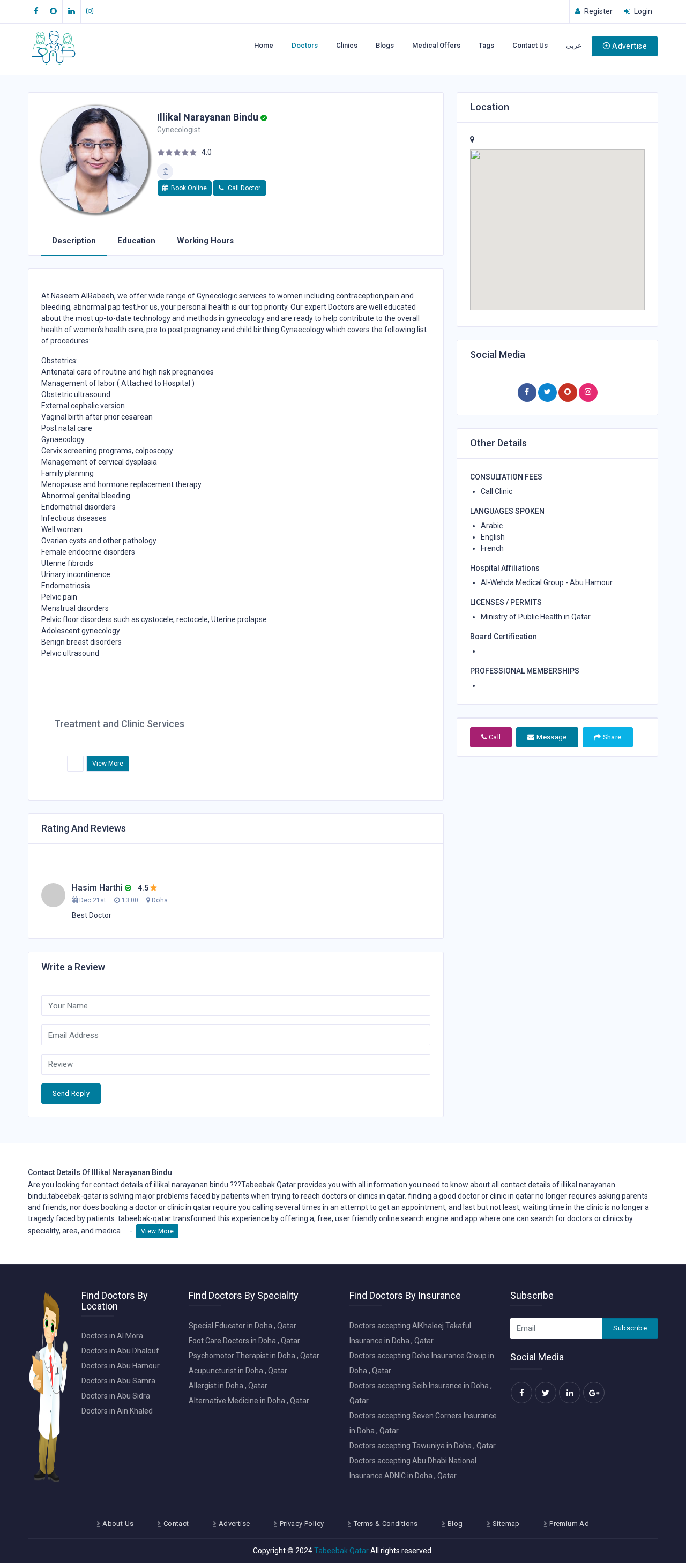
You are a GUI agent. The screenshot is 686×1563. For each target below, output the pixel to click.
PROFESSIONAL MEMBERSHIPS (524, 671)
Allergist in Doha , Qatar (228, 1385)
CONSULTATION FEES (506, 477)
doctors (334, 1196)
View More (107, 763)
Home (263, 45)
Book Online (189, 188)
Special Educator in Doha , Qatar (242, 1325)
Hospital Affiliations (505, 568)
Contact (176, 1524)
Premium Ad (569, 1524)
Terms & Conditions (386, 1524)
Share (611, 737)
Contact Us (530, 45)
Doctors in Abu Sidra (115, 1396)
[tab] (74, 241)
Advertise (629, 46)
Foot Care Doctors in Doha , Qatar (244, 1340)
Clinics (346, 45)
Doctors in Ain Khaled (117, 1411)
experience (250, 1218)
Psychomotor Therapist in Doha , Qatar (254, 1355)
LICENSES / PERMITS (506, 602)
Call (494, 737)
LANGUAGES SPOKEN (507, 511)
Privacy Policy (302, 1524)
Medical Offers (436, 45)
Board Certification (503, 636)
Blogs (385, 45)
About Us (117, 1524)
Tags (486, 45)
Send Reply (71, 1093)
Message (551, 737)
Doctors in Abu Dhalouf (120, 1351)
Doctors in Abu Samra (118, 1381)
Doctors (305, 45)
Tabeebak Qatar (341, 1550)
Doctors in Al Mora (112, 1336)
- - (75, 763)
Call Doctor (243, 188)
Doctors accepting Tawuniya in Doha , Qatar (422, 1445)
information (387, 1184)
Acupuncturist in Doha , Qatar (238, 1370)
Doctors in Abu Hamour (120, 1366)
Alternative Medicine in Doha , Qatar (249, 1400)
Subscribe (630, 1328)
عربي (574, 45)
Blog (455, 1524)
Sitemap (506, 1524)
